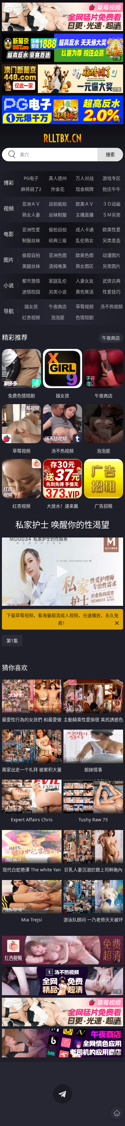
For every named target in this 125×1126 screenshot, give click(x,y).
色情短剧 (85, 317)
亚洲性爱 (31, 229)
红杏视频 (31, 317)
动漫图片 (112, 255)
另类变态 (112, 240)
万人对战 (85, 178)
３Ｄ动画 (112, 204)
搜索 (110, 154)
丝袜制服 (58, 215)
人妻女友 (85, 281)
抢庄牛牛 (112, 189)
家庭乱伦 (58, 281)
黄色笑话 (85, 292)
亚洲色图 (58, 255)
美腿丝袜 (31, 266)
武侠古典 (112, 281)
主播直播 (85, 215)
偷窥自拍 (31, 255)
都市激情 (31, 281)
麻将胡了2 (31, 189)
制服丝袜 (31, 240)
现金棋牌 (85, 189)
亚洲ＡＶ (31, 204)
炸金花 (57, 189)
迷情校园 (31, 292)
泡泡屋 (57, 317)
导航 (9, 311)
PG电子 (31, 178)
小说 (9, 285)
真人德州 (58, 178)
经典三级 (58, 240)
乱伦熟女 (85, 240)
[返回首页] (116, 1113)
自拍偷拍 (58, 204)
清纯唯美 (58, 266)
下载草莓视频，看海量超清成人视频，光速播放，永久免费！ (62, 619)
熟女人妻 (31, 215)
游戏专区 (112, 178)
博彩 (9, 182)
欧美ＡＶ (85, 204)
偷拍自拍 (58, 229)
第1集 (12, 641)
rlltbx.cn (62, 138)
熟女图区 (85, 266)
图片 (9, 259)
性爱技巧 (112, 292)
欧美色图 (85, 255)
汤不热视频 (111, 306)
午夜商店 (58, 306)
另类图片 (112, 266)
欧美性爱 (112, 229)
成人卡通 (85, 229)
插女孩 (31, 306)
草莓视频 (85, 306)
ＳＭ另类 (112, 215)
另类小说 (58, 292)
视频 (9, 208)
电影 (9, 234)
